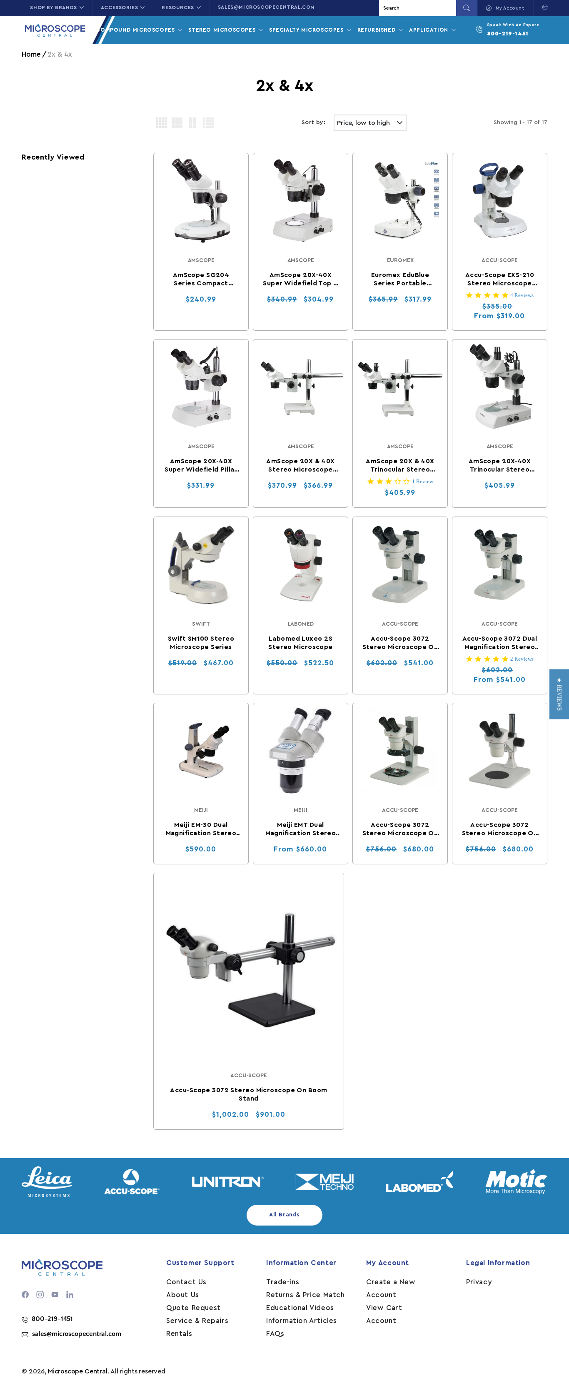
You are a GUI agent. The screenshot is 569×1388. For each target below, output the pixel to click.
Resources (178, 7)
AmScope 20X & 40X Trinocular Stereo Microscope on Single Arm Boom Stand (400, 466)
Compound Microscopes (136, 29)
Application (429, 29)
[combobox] (418, 8)
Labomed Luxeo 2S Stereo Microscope (300, 642)
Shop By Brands (53, 7)
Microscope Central (77, 1371)
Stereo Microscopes (222, 29)
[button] (543, 7)
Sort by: (313, 122)
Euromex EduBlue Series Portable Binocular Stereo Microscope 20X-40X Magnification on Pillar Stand (400, 279)
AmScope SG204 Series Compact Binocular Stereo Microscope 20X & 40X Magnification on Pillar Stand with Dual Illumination (201, 279)
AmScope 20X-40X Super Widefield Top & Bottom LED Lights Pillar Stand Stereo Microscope (300, 279)
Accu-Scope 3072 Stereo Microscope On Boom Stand (248, 1094)
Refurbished (377, 29)
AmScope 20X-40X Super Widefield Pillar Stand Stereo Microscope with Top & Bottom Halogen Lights (201, 466)
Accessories (119, 7)
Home (31, 54)
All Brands (284, 1215)
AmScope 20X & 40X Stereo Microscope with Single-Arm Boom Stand (300, 466)
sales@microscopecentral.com (266, 7)
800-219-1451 (508, 34)
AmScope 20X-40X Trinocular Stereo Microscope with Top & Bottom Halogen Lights (499, 466)
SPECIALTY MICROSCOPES (307, 29)
